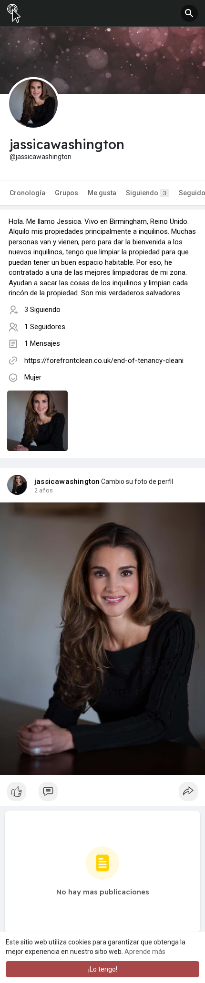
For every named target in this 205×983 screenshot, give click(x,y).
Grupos (66, 193)
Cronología (27, 193)
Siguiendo (146, 193)
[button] (189, 13)
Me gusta (102, 193)
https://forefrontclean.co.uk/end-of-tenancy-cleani (104, 360)
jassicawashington (67, 481)
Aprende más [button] (144, 951)
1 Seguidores (44, 326)
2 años (43, 490)
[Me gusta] (102, 794)
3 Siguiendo (42, 309)
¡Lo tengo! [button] (102, 969)
